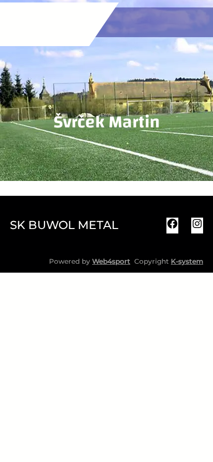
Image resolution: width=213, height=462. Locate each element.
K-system (187, 261)
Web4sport (111, 261)
